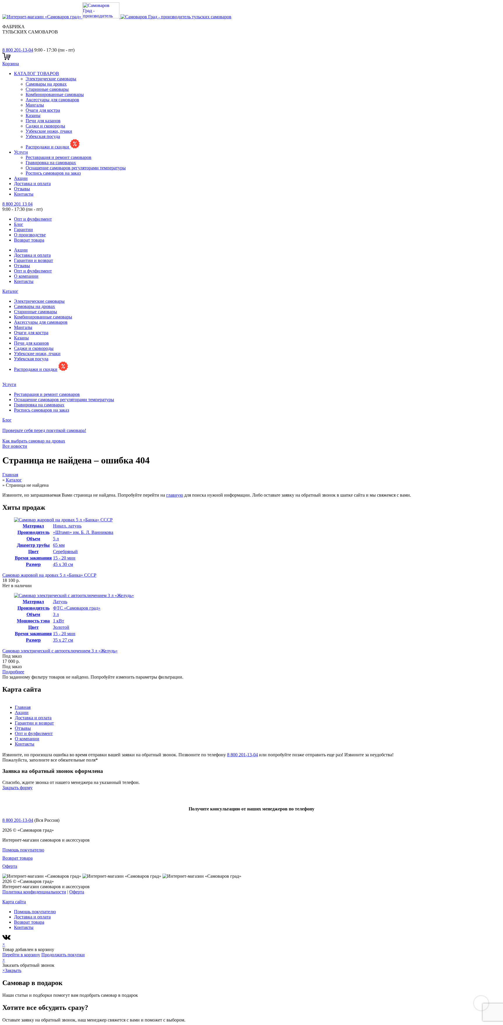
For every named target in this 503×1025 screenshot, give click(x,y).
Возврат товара (29, 240)
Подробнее (13, 671)
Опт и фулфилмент (33, 219)
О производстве (30, 234)
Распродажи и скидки (48, 146)
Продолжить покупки (63, 954)
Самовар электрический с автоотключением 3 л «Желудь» (60, 650)
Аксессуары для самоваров (52, 99)
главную (174, 495)
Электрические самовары (51, 78)
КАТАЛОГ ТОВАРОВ (36, 73)
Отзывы (22, 188)
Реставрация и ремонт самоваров (58, 157)
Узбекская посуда (43, 136)
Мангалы (35, 104)
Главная (23, 707)
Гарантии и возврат (33, 260)
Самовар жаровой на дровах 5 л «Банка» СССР (49, 575)
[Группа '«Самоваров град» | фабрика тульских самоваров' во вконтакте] (5, 44)
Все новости (14, 446)
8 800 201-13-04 (17, 49)
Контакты (23, 194)
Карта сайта (14, 901)
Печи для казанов (43, 120)
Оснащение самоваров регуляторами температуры (76, 167)
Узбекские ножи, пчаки (49, 131)
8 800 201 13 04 (17, 203)
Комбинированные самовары (55, 94)
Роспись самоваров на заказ (53, 173)
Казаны (33, 115)
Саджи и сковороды (45, 125)
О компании (26, 276)
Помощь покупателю (23, 849)
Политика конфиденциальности (34, 891)
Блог (18, 224)
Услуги (21, 152)
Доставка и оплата (32, 183)
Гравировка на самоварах (51, 162)
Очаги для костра (43, 110)
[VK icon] (7, 939)
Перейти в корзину (21, 954)
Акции (21, 178)
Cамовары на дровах (46, 84)
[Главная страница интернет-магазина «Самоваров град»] (116, 16)
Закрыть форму (17, 787)
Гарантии (23, 229)
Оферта (9, 866)
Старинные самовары (47, 89)
